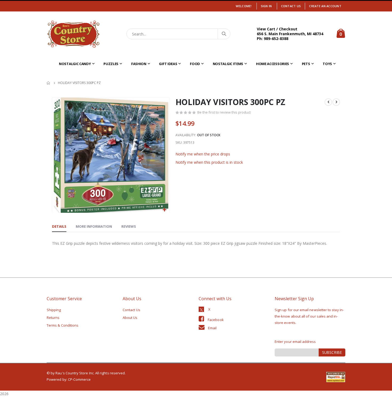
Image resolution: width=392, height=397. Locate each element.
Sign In (266, 6)
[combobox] (178, 34)
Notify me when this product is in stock (209, 162)
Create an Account (325, 6)
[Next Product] (336, 102)
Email (212, 328)
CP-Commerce (79, 379)
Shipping (54, 309)
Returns (53, 317)
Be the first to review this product (224, 112)
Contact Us (291, 6)
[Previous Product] (328, 102)
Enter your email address (295, 341)
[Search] (224, 34)
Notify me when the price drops (202, 154)
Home (48, 83)
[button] (164, 210)
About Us (130, 317)
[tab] (59, 226)
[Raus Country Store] (73, 34)
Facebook (216, 319)
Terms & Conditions (62, 325)
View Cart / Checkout (277, 28)
